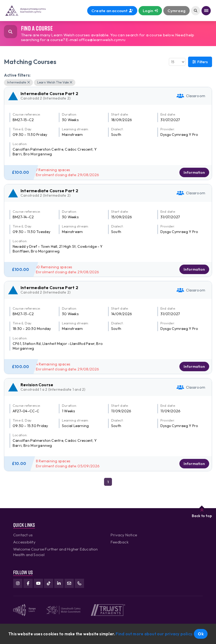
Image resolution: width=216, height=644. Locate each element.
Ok (200, 633)
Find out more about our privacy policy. (154, 633)
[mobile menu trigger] (206, 10)
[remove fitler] (28, 82)
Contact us (23, 534)
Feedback (120, 541)
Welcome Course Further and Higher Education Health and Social (55, 552)
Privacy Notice (124, 534)
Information (194, 172)
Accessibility (24, 541)
